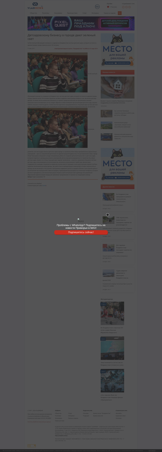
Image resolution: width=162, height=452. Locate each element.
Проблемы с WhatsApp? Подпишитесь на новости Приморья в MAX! (81, 226)
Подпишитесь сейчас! (81, 232)
